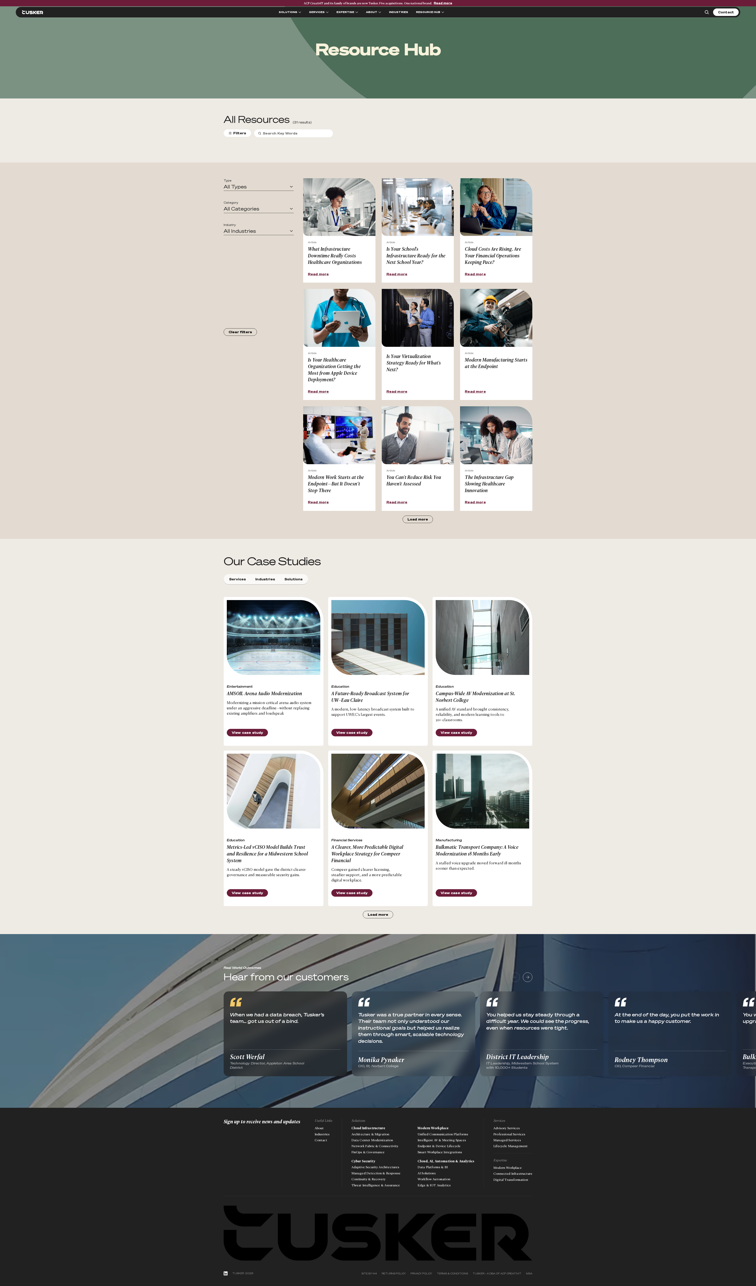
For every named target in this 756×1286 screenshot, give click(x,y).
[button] (259, 187)
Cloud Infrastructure (368, 1128)
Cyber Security (363, 1161)
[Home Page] (32, 12)
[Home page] (378, 1233)
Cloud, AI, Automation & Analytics (446, 1161)
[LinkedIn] (226, 1273)
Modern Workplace (433, 1128)
